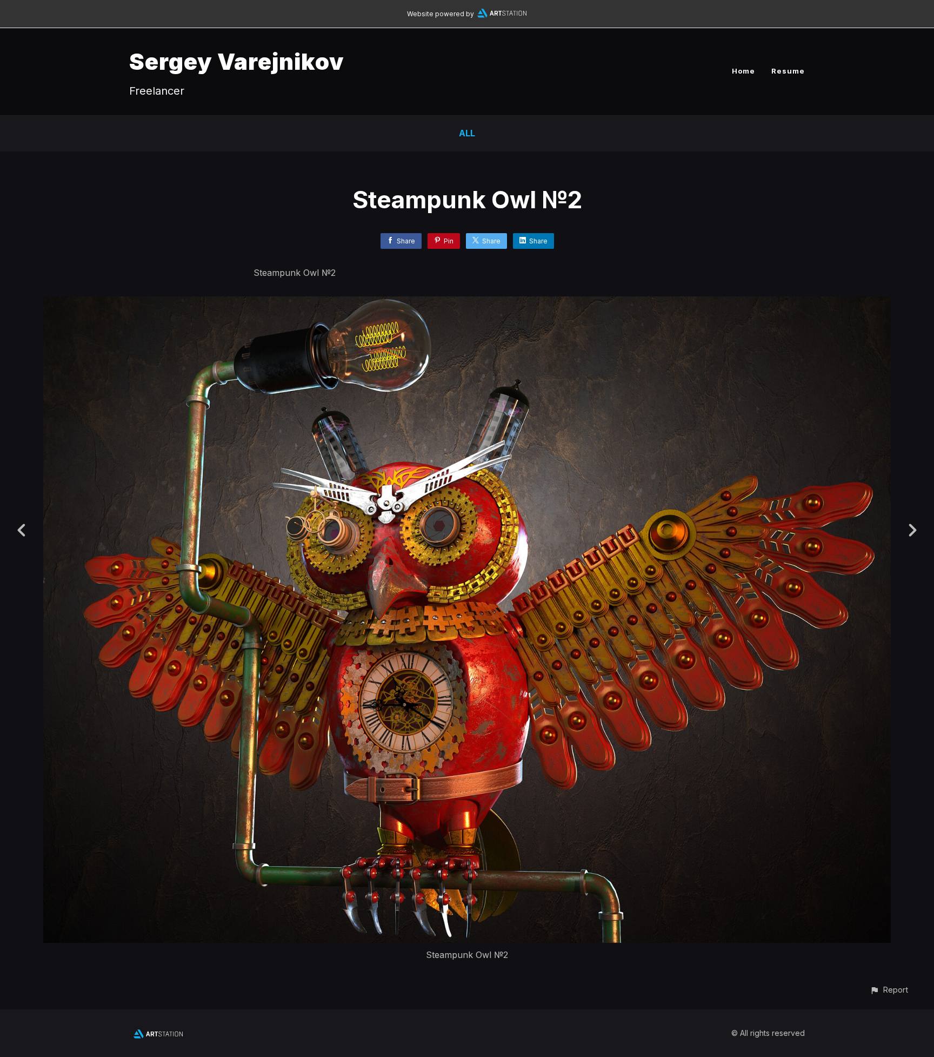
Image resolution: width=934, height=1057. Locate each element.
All (467, 133)
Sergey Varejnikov (236, 61)
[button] (888, 990)
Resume (788, 71)
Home (743, 71)
